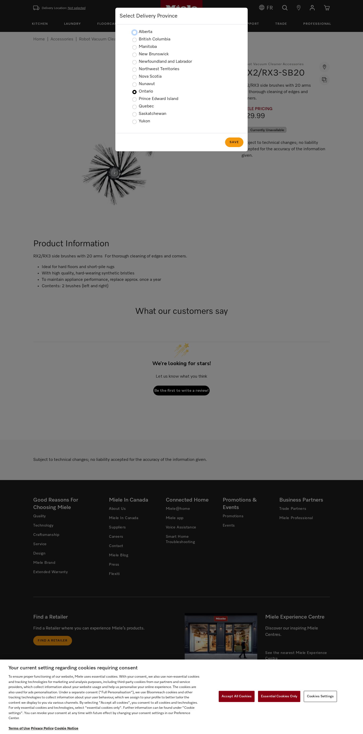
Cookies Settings (320, 696)
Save (234, 142)
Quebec (146, 106)
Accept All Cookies (237, 696)
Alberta (145, 32)
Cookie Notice (66, 728)
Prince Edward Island (158, 99)
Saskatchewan (152, 114)
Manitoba (148, 47)
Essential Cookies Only (279, 696)
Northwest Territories (159, 69)
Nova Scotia (150, 76)
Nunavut (147, 84)
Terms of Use (19, 728)
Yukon (144, 121)
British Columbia (154, 39)
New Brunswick (154, 54)
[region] (181, 697)
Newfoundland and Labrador (165, 62)
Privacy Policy (42, 728)
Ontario (146, 91)
